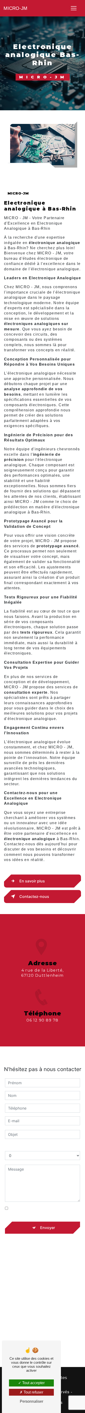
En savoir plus (32, 881)
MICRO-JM (15, 8)
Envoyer (47, 1227)
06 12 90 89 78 (42, 1020)
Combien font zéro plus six (29, 1146)
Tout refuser (33, 1392)
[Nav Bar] (73, 8)
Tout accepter (33, 1383)
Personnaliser (31, 1401)
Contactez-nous (34, 896)
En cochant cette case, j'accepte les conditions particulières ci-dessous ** (43, 1211)
